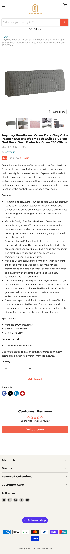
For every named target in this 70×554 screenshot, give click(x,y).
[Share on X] (10, 393)
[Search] (64, 22)
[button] (10, 123)
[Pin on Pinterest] (22, 393)
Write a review (35, 429)
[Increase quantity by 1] (30, 369)
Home (5, 37)
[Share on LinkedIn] (16, 393)
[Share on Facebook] (4, 393)
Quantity (6, 362)
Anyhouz (10, 152)
